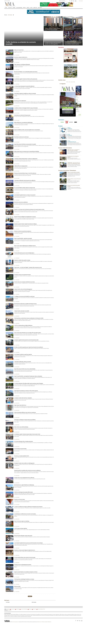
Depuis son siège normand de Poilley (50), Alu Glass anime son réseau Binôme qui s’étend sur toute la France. (31, 348)
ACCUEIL (8, 609)
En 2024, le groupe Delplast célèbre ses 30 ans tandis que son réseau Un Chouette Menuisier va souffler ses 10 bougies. (33, 442)
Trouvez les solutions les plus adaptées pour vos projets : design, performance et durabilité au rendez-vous (74, 188)
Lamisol (68, 140)
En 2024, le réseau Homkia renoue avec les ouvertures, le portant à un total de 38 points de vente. (29, 478)
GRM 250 (68, 127)
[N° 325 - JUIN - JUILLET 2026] (70, 101)
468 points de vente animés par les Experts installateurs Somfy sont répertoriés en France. (28, 130)
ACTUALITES (13, 609)
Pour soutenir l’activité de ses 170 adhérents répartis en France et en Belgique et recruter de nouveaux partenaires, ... (32, 138)
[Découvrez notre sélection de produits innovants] (63, 187)
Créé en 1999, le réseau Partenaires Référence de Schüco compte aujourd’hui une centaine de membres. (31, 413)
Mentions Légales (44, 621)
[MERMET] (75, 122)
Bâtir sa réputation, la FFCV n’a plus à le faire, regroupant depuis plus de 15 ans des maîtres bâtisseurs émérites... (32, 529)
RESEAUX (30, 609)
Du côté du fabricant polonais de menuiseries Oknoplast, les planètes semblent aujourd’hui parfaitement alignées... (32, 536)
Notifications (49, 621)
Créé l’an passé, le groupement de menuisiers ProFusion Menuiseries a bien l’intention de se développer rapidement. (32, 254)
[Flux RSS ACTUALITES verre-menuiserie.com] (10, 609)
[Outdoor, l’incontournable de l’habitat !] (63, 174)
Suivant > (30, 596)
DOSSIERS (17, 609)
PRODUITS (34, 609)
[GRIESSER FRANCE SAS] (71, 122)
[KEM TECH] (66, 122)
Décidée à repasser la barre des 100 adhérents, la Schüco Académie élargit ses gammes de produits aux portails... (32, 507)
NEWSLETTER (42, 609)
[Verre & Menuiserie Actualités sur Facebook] (70, 1)
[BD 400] (63, 136)
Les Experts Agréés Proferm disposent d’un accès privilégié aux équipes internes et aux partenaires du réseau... (32, 341)
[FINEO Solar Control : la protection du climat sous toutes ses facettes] (63, 151)
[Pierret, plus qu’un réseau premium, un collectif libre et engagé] (53, 23)
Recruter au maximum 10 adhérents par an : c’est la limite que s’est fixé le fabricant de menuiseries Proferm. (31, 283)
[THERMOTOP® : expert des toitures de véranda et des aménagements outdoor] (63, 164)
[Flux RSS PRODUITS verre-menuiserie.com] (32, 609)
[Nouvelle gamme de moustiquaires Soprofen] (63, 158)
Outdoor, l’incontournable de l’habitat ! (73, 172)
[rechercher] (66, 0)
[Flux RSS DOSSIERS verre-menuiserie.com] (15, 609)
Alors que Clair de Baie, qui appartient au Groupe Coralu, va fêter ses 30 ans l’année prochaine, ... (29, 116)
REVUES (38, 609)
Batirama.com (40, 621)
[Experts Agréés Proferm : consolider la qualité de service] (73, 23)
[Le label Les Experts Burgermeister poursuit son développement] (53, 38)
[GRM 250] (63, 129)
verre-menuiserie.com (16, 621)
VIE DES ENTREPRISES (24, 609)
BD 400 (68, 134)
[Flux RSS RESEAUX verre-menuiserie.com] (28, 609)
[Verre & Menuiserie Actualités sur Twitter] (72, 1)
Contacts (9, 610)
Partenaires (61, 119)
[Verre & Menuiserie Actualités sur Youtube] (76, 1)
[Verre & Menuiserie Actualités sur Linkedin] (74, 1)
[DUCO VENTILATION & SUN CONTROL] (62, 122)
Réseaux (5, 14)
